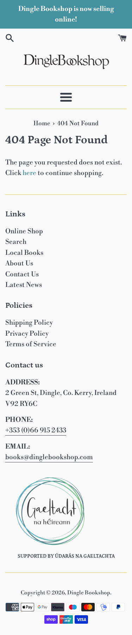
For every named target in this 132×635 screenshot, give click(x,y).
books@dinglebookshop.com (49, 457)
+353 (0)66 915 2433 (35, 430)
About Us (19, 263)
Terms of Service (30, 344)
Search (15, 242)
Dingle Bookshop (88, 592)
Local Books (24, 252)
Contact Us (22, 274)
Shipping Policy (29, 322)
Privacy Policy (27, 333)
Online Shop (24, 231)
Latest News (23, 285)
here (29, 173)
